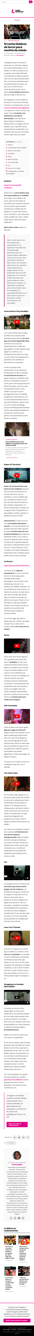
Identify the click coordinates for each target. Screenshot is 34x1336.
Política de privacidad (24, 1329)
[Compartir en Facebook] (19, 1137)
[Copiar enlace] (28, 1137)
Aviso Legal (6, 1329)
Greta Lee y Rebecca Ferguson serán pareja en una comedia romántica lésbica (9, 1283)
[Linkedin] (19, 1218)
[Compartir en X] (14, 1137)
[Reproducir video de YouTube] (17, 322)
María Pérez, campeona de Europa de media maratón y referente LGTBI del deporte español (24, 1253)
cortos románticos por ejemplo (16, 108)
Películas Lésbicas (12, 36)
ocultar (19, 142)
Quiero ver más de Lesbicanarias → (14, 1124)
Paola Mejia (17, 1164)
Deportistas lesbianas (23, 1237)
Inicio (5, 40)
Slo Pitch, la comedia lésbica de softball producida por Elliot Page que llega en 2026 (9, 1252)
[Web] (23, 1218)
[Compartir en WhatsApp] (23, 1137)
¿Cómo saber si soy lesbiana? (17, 1328)
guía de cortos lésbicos (13, 1080)
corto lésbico (11, 1143)
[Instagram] (15, 1218)
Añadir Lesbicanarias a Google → (17, 1320)
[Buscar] (31, 2)
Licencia (13, 1329)
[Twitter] (11, 1218)
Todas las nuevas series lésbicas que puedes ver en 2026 (24, 1281)
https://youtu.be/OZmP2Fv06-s (17, 565)
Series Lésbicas (10, 1237)
